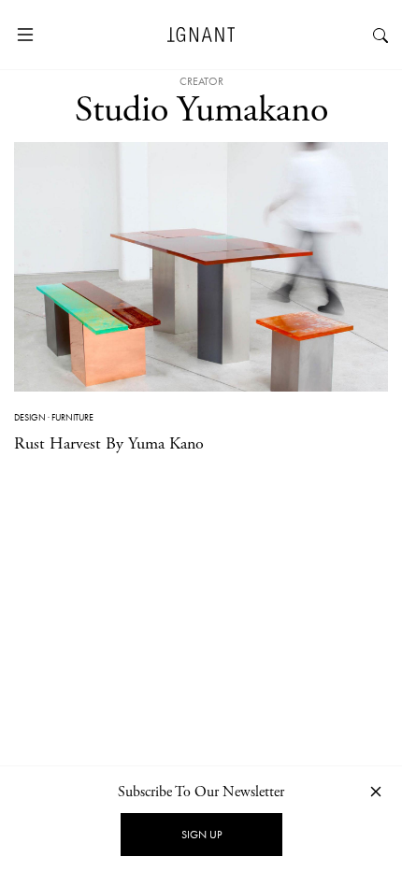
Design (30, 417)
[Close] (376, 791)
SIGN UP (201, 834)
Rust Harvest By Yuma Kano (109, 443)
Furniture (72, 417)
